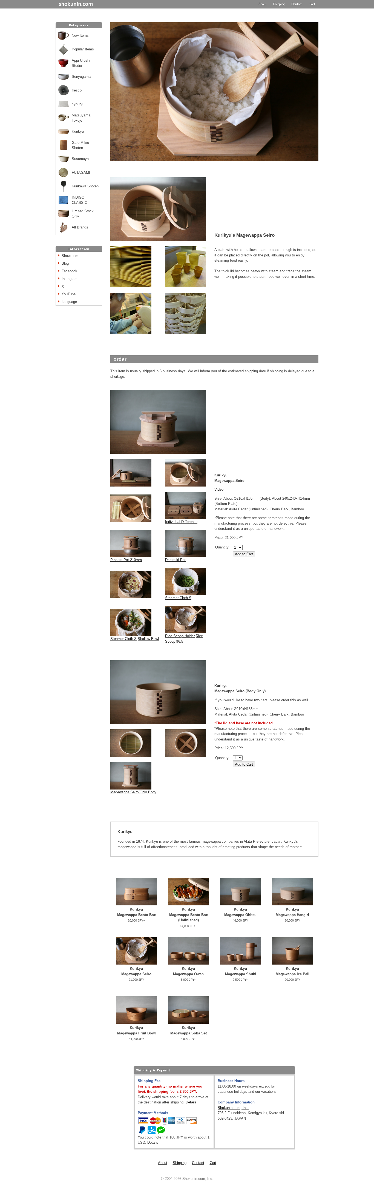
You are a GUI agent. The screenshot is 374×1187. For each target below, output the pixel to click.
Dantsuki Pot (175, 560)
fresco (77, 90)
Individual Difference (181, 522)
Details (191, 1102)
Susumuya (80, 159)
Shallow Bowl (148, 639)
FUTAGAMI (81, 172)
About (162, 1163)
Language (69, 302)
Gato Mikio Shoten (80, 145)
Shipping (179, 1163)
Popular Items (83, 49)
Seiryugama (81, 77)
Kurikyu (78, 131)
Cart (213, 1163)
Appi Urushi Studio (81, 63)
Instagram (69, 279)
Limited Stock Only (83, 214)
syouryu (78, 104)
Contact (198, 1163)
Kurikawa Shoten (85, 186)
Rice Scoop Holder (180, 636)
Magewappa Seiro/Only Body (133, 792)
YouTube (69, 294)
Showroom (70, 256)
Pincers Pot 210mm (126, 560)
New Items (80, 35)
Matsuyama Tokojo (81, 118)
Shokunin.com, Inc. (233, 1108)
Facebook (69, 271)
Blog (65, 263)
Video (218, 489)
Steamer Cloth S (178, 598)
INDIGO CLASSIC (79, 200)
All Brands (80, 227)
